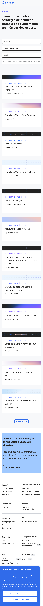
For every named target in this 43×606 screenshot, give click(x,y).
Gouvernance (7, 491)
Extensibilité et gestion (30, 491)
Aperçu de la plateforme (31, 484)
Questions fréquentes (10, 563)
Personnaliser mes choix (20, 599)
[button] (38, 2)
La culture (5, 540)
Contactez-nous (8, 544)
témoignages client (9, 522)
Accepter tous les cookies (20, 594)
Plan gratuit (6, 507)
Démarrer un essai (12, 467)
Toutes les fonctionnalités (28, 508)
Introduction (26, 503)
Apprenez (5, 525)
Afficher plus (21, 421)
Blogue (24, 518)
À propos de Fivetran (29, 537)
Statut (24, 559)
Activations (6, 495)
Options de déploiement (31, 495)
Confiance (26, 555)
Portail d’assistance (6, 559)
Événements (6, 528)
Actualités (26, 525)
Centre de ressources (30, 522)
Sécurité (25, 488)
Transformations (8, 488)
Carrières (25, 540)
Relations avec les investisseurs (29, 544)
